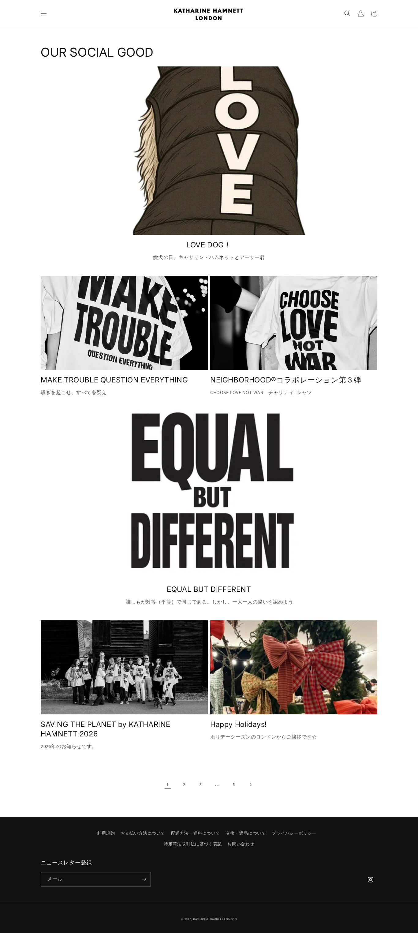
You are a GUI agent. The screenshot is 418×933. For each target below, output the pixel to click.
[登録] (144, 879)
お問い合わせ (240, 844)
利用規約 (106, 833)
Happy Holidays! (238, 724)
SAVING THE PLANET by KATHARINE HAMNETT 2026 (105, 729)
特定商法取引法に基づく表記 (193, 844)
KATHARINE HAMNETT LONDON (215, 919)
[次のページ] (250, 784)
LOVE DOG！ (208, 244)
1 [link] (167, 784)
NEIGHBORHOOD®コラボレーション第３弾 (289, 379)
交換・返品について (246, 833)
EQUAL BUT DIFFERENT (209, 589)
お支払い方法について (143, 833)
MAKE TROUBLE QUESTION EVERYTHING (114, 379)
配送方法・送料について (195, 833)
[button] (43, 13)
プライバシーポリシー (294, 833)
